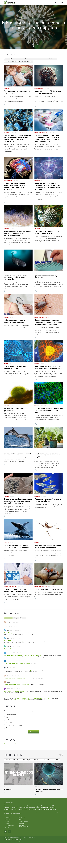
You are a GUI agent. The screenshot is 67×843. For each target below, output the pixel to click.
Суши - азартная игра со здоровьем (14, 691)
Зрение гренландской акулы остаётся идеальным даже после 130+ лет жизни (17, 278)
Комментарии (8, 618)
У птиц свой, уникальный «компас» (48, 589)
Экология (27, 59)
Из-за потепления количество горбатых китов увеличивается (16, 546)
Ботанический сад (9, 625)
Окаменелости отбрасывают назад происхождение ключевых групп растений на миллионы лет (18, 501)
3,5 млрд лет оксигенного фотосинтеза (14, 410)
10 (36, 510)
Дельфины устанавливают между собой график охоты (17, 454)
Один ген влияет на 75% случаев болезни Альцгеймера (47, 92)
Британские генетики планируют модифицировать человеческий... (23, 655)
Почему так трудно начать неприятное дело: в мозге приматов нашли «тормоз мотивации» (14, 186)
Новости (7, 817)
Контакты (21, 819)
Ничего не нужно (10, 728)
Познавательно (9, 825)
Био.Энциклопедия (11, 720)
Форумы (16, 618)
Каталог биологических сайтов (14, 725)
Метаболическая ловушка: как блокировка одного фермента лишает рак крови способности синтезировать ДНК (46, 138)
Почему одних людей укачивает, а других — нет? (17, 92)
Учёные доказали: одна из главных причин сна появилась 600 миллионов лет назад (18, 233)
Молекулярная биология (39, 59)
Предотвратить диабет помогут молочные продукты (19, 670)
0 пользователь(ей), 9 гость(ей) (12, 744)
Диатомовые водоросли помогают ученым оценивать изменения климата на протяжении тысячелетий (17, 138)
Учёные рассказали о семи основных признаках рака (14, 321)
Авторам (21, 823)
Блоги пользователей (12, 714)
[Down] (33, 45)
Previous (23, 45)
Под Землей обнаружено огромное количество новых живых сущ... (23, 649)
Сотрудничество (23, 821)
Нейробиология (52, 59)
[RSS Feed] (58, 2)
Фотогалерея (9, 717)
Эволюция (14, 59)
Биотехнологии (16, 61)
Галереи (57, 759)
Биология (7, 59)
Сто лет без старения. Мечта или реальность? (17, 684)
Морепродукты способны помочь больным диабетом (47, 500)
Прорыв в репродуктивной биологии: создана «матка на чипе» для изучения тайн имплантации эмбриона (48, 186)
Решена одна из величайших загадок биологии (15, 367)
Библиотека (9, 722)
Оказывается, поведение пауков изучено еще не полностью (47, 546)
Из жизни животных (22, 759)
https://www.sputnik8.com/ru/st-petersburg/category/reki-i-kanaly (33, 698)
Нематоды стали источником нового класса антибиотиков (15, 590)
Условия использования (23, 825)
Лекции (7, 823)
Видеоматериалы (48, 759)
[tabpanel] (33, 24)
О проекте (22, 817)
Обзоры (7, 819)
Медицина (7, 61)
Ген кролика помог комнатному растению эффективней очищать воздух (33, 25)
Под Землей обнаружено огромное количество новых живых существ (48, 367)
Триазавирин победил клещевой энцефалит (47, 277)
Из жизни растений (9, 759)
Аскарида (8, 789)
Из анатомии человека (35, 759)
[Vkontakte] (55, 2)
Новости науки (25, 15)
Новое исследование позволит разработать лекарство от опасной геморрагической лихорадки (48, 322)
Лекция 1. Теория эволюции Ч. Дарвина (15, 633)
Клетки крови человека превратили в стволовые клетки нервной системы (48, 411)
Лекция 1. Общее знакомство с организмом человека (19, 641)
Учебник (7, 821)
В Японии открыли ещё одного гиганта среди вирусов (46, 233)
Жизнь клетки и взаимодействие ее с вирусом (48, 790)
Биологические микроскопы (21, 699)
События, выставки (27, 61)
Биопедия (7, 827)
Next (44, 45)
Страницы (23, 618)
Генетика (35, 15)
